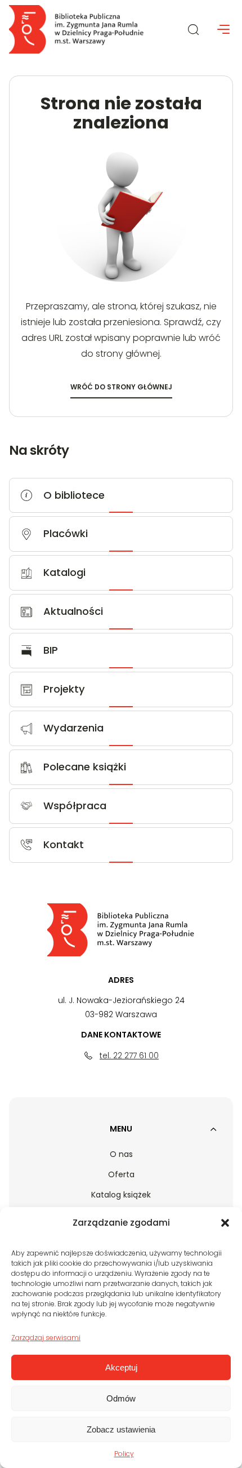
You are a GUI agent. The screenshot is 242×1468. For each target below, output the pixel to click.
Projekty (64, 689)
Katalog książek (121, 1194)
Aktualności (73, 611)
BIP (50, 650)
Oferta (121, 1174)
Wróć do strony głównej (121, 388)
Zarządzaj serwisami (45, 1337)
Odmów (121, 1398)
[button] (225, 1222)
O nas (121, 1154)
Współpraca (74, 806)
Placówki (65, 533)
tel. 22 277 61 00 (129, 1055)
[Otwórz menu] (223, 29)
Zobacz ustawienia (121, 1429)
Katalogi (64, 572)
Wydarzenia (73, 728)
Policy (124, 1453)
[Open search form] (193, 29)
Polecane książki (84, 767)
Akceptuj (121, 1367)
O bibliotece (74, 495)
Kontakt (63, 844)
